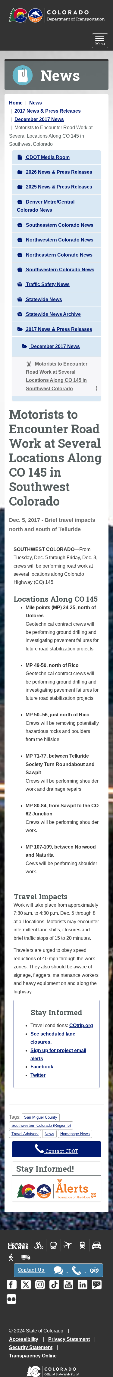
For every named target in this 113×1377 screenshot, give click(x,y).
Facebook (41, 1066)
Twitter (38, 1075)
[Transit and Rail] (53, 1245)
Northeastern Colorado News (59, 254)
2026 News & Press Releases (58, 172)
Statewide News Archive (53, 314)
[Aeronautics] (68, 1245)
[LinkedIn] (82, 1284)
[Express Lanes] (18, 1245)
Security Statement (30, 1347)
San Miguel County (40, 1117)
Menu (101, 41)
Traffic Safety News (47, 284)
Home (16, 102)
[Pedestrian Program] (11, 1257)
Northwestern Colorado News (59, 239)
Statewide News (43, 299)
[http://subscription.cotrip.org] (56, 1188)
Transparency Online (33, 1355)
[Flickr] (11, 1299)
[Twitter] (26, 1284)
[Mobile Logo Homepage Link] (56, 15)
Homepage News (75, 1134)
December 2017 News (39, 119)
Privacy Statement (69, 1339)
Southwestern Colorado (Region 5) (41, 1125)
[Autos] (96, 1245)
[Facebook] (12, 1284)
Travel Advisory (25, 1134)
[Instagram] (40, 1284)
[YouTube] (68, 1284)
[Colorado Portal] (54, 1369)
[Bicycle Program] (39, 1245)
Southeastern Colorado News (59, 225)
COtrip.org (81, 1025)
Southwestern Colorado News (59, 269)
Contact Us (31, 1270)
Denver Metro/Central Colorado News (45, 206)
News (35, 102)
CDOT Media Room (47, 157)
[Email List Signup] (96, 1284)
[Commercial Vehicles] (26, 1257)
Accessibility (23, 1339)
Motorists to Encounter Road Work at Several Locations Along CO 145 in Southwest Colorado (56, 376)
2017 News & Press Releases (47, 111)
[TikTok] (54, 1284)
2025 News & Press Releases (58, 186)
